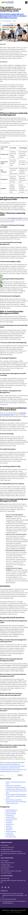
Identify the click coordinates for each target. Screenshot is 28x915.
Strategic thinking (11, 831)
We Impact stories (11, 837)
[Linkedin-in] (5, 887)
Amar (14, 21)
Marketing (8, 826)
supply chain (9, 833)
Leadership (9, 762)
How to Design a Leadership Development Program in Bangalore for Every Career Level (16, 801)
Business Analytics (11, 812)
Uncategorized (10, 835)
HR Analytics (9, 820)
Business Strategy (11, 813)
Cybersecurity (10, 815)
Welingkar (4, 601)
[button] (26, 2)
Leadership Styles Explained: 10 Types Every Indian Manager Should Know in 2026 (16, 790)
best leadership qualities (15, 218)
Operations (9, 829)
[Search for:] (8, 775)
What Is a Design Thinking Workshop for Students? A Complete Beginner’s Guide (16, 796)
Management (16, 762)
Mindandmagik (10, 912)
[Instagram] (8, 887)
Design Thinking (10, 817)
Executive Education (11, 819)
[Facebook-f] (2, 887)
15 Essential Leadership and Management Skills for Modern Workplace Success (13, 16)
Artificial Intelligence (11, 810)
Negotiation (9, 828)
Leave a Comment (14, 771)
